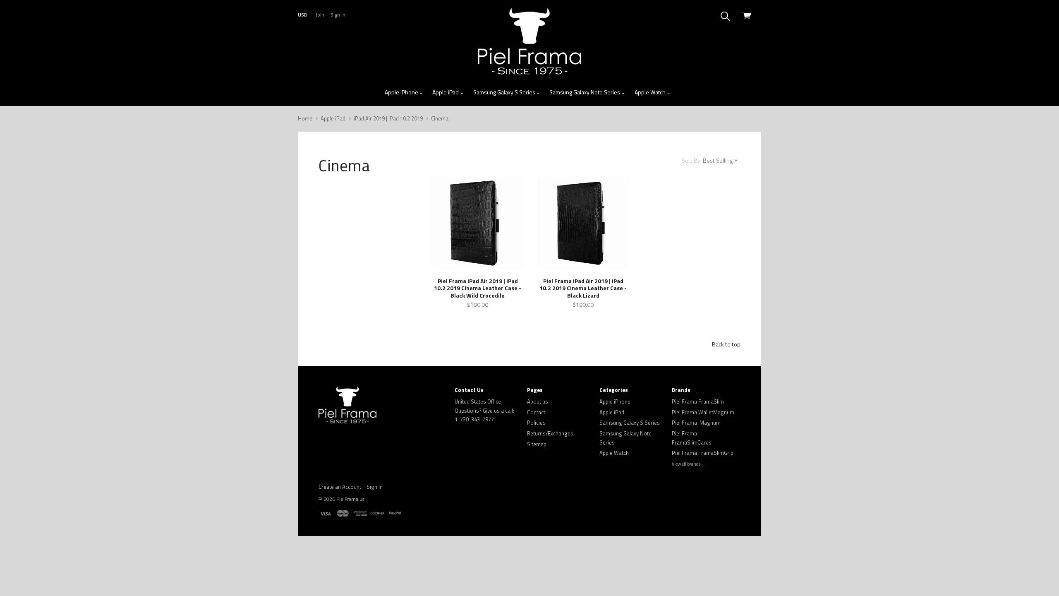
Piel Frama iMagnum (696, 422)
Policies (536, 422)
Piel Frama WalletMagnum (703, 412)
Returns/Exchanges (550, 433)
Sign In (375, 487)
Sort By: (692, 160)
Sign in (338, 15)
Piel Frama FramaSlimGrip (702, 453)
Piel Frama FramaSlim (698, 401)
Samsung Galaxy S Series (505, 92)
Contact (536, 412)
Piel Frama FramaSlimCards (692, 438)
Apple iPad (446, 92)
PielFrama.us (350, 499)
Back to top (726, 344)
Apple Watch (651, 92)
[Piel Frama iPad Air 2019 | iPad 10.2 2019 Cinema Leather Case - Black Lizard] (583, 222)
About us (537, 401)
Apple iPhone (402, 92)
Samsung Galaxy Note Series (585, 92)
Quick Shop (478, 252)
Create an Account (340, 487)
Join (320, 15)
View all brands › (687, 464)
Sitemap (536, 444)
